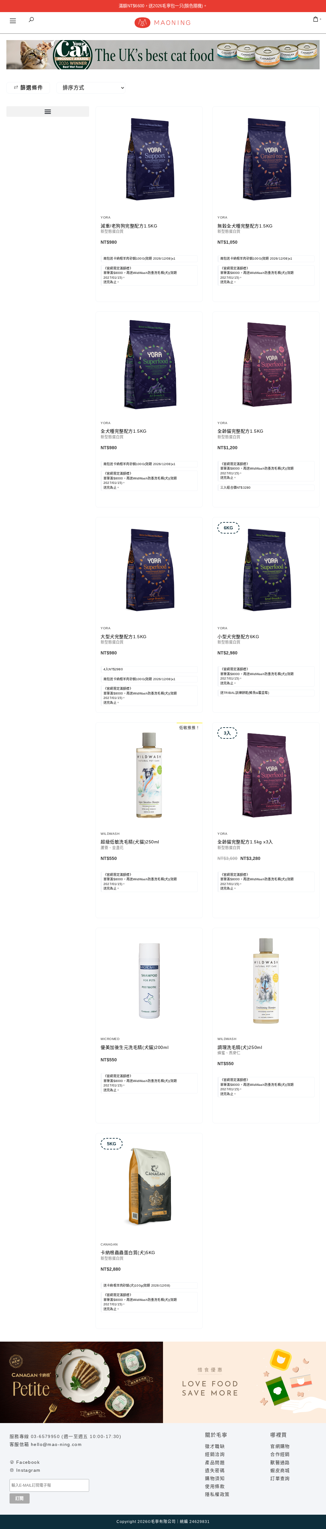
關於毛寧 (216, 1435)
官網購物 (280, 1446)
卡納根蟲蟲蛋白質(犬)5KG (128, 1252)
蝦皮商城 (280, 1470)
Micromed (110, 1039)
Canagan (109, 1244)
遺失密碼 (215, 1470)
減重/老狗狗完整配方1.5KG (129, 225)
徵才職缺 (215, 1446)
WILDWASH (110, 833)
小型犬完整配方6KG (238, 636)
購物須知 (215, 1478)
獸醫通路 (280, 1462)
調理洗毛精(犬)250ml (239, 1047)
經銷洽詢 (215, 1454)
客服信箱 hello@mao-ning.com (46, 1444)
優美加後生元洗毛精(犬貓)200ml (134, 1047)
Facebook (28, 1462)
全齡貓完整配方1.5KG (240, 431)
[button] (31, 20)
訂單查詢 (280, 1478)
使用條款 (215, 1486)
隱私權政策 (217, 1494)
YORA (105, 217)
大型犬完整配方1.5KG (124, 636)
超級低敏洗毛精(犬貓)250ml (130, 841)
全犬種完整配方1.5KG (124, 431)
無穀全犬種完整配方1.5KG (245, 225)
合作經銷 (280, 1454)
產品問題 (215, 1462)
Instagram (28, 1470)
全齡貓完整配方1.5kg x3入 (245, 841)
